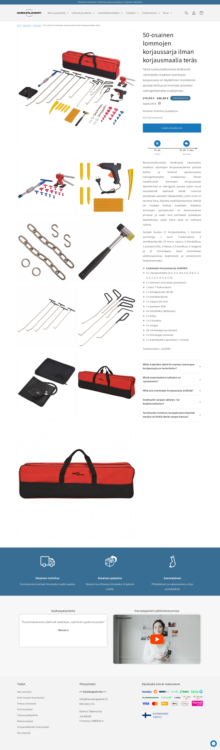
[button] (58, 12)
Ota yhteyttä (24, 732)
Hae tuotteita (24, 691)
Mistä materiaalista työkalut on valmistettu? (162, 379)
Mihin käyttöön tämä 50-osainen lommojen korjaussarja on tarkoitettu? (169, 366)
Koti (19, 25)
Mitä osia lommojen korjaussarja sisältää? (168, 390)
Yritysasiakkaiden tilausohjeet (33, 726)
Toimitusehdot (25, 709)
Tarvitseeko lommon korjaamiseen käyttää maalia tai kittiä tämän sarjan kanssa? (169, 414)
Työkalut (27, 25)
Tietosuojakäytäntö (27, 715)
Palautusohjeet (25, 721)
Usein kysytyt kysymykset (30, 697)
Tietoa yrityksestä (26, 703)
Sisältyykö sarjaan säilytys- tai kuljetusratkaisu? (161, 401)
